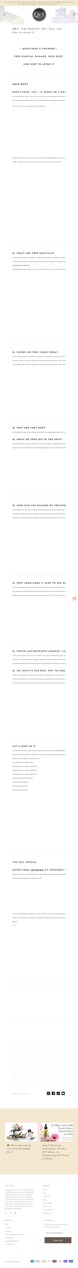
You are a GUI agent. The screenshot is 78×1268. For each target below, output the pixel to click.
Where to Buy (47, 1206)
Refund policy (47, 1213)
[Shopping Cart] (74, 15)
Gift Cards (46, 1196)
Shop (44, 1193)
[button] (74, 598)
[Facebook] (5, 1213)
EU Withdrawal (9, 1244)
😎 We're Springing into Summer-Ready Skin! (19, 1148)
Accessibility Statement (12, 1241)
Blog (44, 1200)
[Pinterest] (15, 1213)
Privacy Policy (9, 1238)
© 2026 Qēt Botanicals (13, 1261)
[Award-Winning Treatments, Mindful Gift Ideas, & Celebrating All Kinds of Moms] (57, 1132)
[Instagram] (10, 1213)
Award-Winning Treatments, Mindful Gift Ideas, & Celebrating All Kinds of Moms (55, 1152)
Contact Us (8, 1231)
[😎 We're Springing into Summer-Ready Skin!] (21, 1132)
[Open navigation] (4, 15)
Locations (8, 1228)
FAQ (6, 1224)
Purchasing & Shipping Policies (14, 1234)
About (45, 1190)
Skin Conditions (48, 1203)
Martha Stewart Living (50, 158)
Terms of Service (48, 1210)
